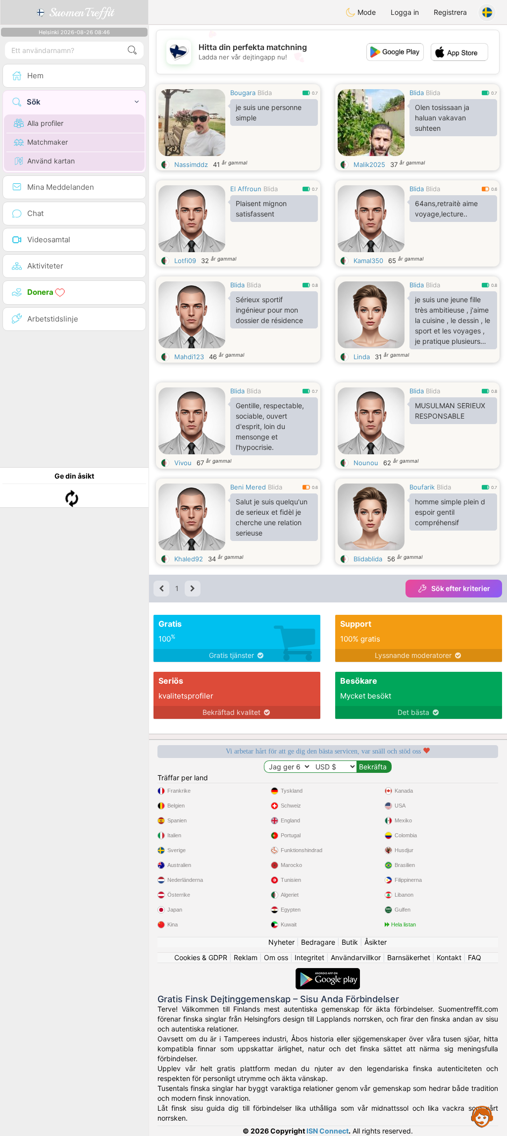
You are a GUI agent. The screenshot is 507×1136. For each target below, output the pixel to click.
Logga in (405, 12)
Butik (350, 942)
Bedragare (318, 942)
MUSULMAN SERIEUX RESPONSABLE (450, 410)
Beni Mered (248, 487)
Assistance (482, 1116)
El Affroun (245, 189)
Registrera (450, 12)
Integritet (309, 957)
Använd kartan (51, 161)
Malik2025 (369, 164)
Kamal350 (368, 261)
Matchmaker (47, 142)
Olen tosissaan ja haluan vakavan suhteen (442, 117)
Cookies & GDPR (200, 957)
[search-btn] (132, 50)
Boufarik (422, 487)
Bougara (242, 93)
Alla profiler (45, 123)
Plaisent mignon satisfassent (261, 208)
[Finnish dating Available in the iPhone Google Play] (328, 973)
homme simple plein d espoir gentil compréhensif (450, 512)
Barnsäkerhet (408, 957)
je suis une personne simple (269, 112)
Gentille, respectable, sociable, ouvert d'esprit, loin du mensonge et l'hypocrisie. (270, 426)
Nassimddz (191, 164)
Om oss (276, 957)
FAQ (474, 957)
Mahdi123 (189, 357)
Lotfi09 (185, 261)
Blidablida (368, 559)
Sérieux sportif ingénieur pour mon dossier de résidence (269, 310)
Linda (362, 357)
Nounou (366, 463)
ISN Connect (327, 1131)
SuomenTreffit (79, 12)
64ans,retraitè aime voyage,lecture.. (446, 208)
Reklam (245, 957)
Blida (264, 93)
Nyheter (281, 942)
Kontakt (449, 957)
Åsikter (375, 942)
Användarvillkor (356, 957)
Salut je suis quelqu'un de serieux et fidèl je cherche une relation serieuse (271, 517)
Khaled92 (188, 559)
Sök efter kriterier (460, 588)
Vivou (183, 463)
